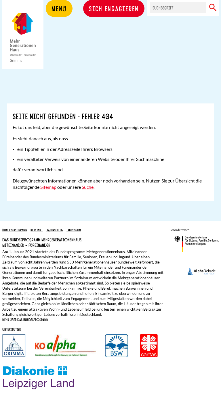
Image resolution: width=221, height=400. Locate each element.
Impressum (73, 230)
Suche (88, 187)
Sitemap (48, 187)
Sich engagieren (114, 8)
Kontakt (37, 230)
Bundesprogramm (14, 230)
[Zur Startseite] (22, 43)
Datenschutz (54, 230)
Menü (59, 8)
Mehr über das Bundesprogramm (25, 319)
